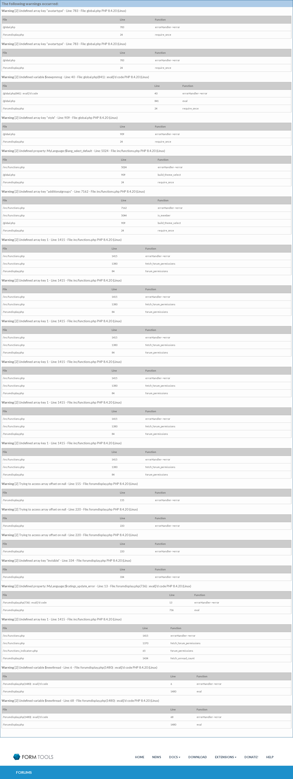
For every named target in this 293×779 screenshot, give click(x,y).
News (156, 757)
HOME (139, 757)
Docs (173, 757)
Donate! (251, 757)
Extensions (224, 757)
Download (197, 757)
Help (270, 757)
